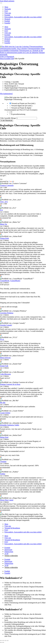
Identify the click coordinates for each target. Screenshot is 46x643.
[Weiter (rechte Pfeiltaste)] (3, 642)
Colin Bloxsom (5, 374)
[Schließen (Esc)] (7, 640)
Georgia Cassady (6, 325)
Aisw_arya (4, 202)
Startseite (7, 9)
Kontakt (7, 15)
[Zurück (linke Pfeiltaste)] (1, 642)
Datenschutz (8, 552)
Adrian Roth (4, 238)
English (7, 21)
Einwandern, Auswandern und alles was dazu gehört (23, 17)
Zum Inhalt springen (7, 1)
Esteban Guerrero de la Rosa (10, 384)
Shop (6, 7)
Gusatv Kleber (5, 413)
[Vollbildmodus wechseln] (3, 640)
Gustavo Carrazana (7, 185)
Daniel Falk (4, 366)
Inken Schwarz (5, 358)
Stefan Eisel (4, 437)
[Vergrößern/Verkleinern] (1, 640)
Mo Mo (2, 402)
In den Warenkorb (6, 120)
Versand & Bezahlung (12, 528)
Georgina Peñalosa (6, 313)
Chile (12, 59)
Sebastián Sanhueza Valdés (9, 425)
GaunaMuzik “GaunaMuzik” (10, 281)
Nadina (2, 474)
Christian (3, 461)
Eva (1, 210)
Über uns (7, 13)
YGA (2, 339)
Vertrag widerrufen (11, 556)
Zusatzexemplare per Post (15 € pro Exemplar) (20, 110)
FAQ (6, 11)
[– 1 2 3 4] (10, 112)
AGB (6, 554)
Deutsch (7, 19)
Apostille (7, 59)
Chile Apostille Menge (8, 118)
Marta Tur (3, 224)
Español (7, 23)
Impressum (8, 550)
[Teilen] (5, 640)
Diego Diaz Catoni (6, 500)
